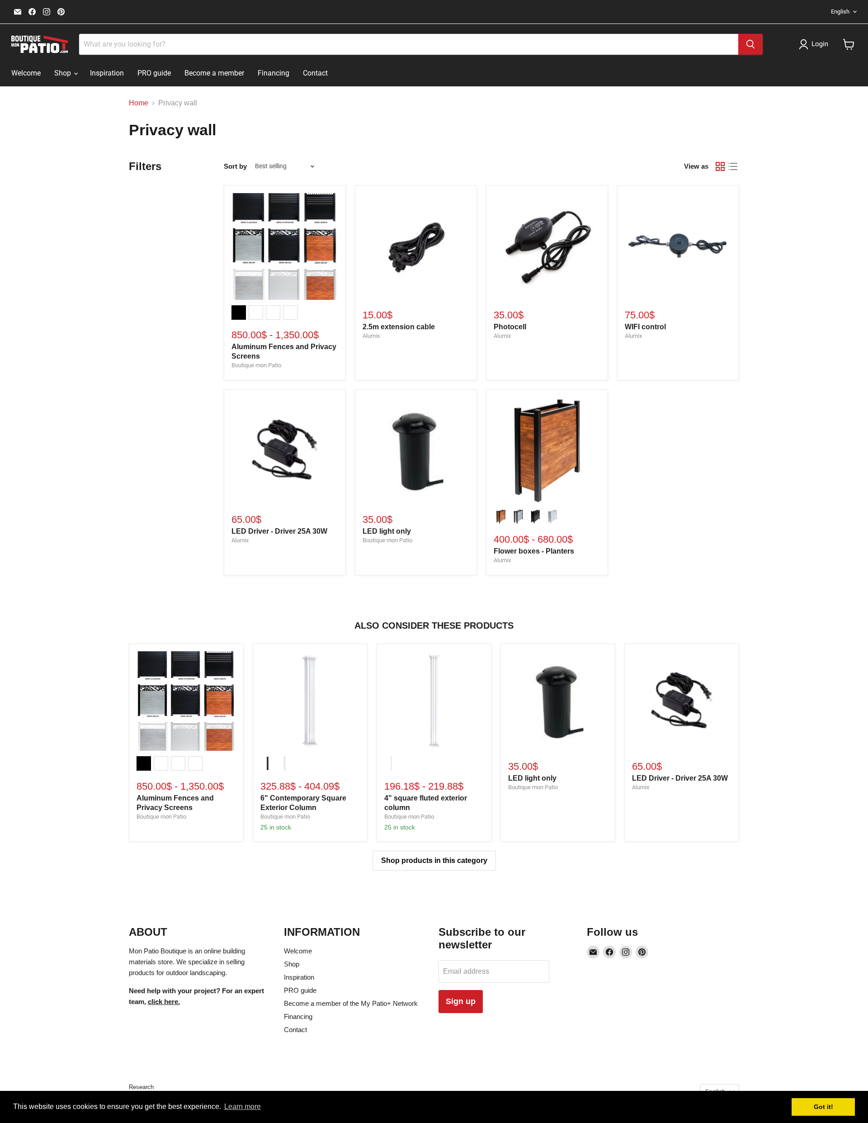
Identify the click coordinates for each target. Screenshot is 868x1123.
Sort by (235, 166)
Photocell (510, 327)
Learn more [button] (242, 1106)
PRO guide (154, 73)
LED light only (387, 531)
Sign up (461, 1001)
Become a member (214, 73)
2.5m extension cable (399, 327)
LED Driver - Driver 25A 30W (279, 531)
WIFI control (645, 327)
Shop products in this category (434, 860)
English (840, 11)
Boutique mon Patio (256, 365)
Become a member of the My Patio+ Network (351, 1003)
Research (141, 1087)
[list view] (732, 166)
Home (138, 103)
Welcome (26, 73)
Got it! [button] (823, 1106)
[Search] (750, 44)
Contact (315, 73)
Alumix (371, 335)
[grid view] (720, 166)
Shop (63, 73)
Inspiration (107, 73)
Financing (273, 73)
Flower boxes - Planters (534, 551)
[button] (815, 44)
